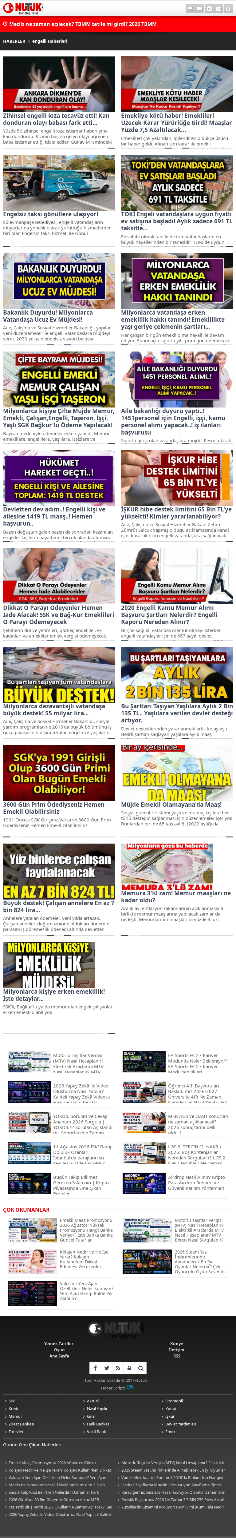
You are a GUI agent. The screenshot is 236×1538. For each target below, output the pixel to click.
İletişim (176, 1350)
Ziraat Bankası (21, 1424)
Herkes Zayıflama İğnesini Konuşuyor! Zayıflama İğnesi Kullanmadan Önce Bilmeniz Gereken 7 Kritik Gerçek (169, 1485)
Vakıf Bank (96, 1431)
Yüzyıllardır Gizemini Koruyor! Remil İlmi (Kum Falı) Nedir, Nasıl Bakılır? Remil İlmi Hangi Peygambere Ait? (170, 1507)
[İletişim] (218, 8)
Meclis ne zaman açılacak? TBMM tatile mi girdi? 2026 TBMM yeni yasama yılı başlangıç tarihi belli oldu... (83, 25)
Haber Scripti (113, 1388)
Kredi (13, 1408)
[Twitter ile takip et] (106, 1368)
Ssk (12, 1401)
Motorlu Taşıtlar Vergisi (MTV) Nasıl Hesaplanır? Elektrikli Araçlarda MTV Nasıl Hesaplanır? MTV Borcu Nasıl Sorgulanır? (170, 1463)
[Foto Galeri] (209, 8)
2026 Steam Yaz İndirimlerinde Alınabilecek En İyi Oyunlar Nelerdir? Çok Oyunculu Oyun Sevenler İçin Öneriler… (170, 1470)
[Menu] (190, 8)
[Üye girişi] (129, 1368)
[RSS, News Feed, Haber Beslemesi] (118, 1368)
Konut (171, 1408)
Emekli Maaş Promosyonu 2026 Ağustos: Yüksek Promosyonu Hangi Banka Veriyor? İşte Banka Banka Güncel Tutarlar (58, 1463)
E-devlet (16, 1431)
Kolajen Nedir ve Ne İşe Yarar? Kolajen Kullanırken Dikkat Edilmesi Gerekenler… (57, 1470)
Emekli (171, 1431)
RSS (176, 1356)
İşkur (170, 1416)
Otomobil (174, 1401)
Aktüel (93, 1401)
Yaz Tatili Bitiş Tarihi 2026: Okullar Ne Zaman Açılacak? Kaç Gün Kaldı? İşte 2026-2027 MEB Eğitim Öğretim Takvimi (57, 1507)
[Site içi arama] (228, 8)
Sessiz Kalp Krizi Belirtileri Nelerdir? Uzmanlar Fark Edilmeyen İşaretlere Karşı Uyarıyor (51, 1492)
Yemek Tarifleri (59, 1343)
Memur (15, 1416)
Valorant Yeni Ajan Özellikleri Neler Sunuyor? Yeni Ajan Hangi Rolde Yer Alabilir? (54, 1478)
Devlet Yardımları (180, 1424)
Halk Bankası (98, 1424)
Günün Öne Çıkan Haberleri (32, 1444)
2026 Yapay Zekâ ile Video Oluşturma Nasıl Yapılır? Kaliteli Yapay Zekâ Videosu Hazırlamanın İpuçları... (57, 1515)
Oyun (59, 1350)
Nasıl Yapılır (97, 1408)
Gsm (91, 1416)
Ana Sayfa (59, 1356)
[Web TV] (199, 8)
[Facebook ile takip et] (95, 1368)
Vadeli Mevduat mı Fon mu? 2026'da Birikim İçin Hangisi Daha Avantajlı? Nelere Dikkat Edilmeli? (169, 1478)
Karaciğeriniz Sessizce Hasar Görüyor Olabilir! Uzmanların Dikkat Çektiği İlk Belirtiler (171, 1492)
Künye (176, 1343)
